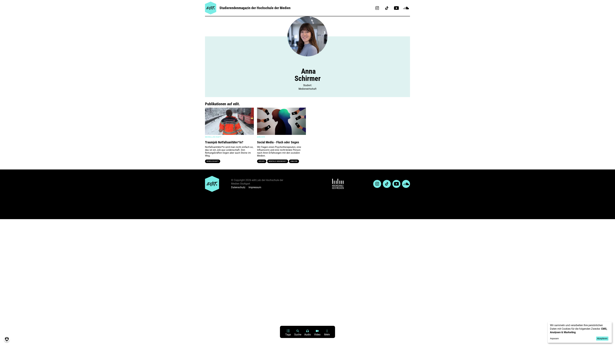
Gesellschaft (213, 161)
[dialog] (580, 332)
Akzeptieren (602, 338)
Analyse (294, 161)
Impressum (255, 187)
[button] (209, 121)
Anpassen (554, 338)
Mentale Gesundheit (277, 161)
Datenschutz (238, 187)
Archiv (262, 161)
